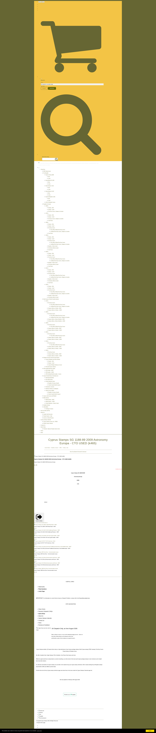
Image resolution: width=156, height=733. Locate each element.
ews (40, 622)
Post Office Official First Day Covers (58, 229)
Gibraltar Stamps (46, 405)
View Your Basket (73, 451)
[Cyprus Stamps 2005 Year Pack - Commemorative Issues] (46, 552)
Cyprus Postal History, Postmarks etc (50, 375)
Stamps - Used (51, 209)
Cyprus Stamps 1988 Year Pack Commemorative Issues (45, 570)
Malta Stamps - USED (50, 401)
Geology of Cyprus (49, 408)
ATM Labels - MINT (50, 370)
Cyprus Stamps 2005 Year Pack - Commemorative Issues (45, 553)
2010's (47, 267)
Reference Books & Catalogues (52, 388)
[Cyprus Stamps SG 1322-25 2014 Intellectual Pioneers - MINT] (47, 530)
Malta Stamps (46, 397)
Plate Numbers (42, 589)
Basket (44, 88)
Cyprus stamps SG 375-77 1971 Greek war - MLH (44, 542)
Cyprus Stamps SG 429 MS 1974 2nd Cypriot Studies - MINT (46, 537)
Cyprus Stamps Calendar (46, 419)
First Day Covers (51, 227)
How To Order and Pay (45, 410)
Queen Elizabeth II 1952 (50, 196)
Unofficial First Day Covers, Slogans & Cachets (60, 231)
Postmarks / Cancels (50, 386)
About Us (43, 412)
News (42, 430)
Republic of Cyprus (47, 204)
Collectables (45, 406)
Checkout (52, 88)
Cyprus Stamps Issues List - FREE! (50, 421)
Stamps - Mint (51, 207)
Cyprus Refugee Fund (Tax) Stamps (53, 359)
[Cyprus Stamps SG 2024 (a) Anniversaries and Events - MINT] (47, 557)
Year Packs (50, 220)
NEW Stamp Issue (47, 171)
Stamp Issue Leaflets (50, 390)
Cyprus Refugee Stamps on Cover (55, 364)
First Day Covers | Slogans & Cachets (55, 211)
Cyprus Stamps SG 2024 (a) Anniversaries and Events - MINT (46, 559)
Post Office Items (49, 379)
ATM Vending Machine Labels (49, 368)
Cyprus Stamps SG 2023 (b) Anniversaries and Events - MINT (46, 564)
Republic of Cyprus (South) (53, 383)
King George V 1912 (50, 185)
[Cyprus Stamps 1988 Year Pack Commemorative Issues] (46, 568)
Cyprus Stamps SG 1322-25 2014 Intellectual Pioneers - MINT (46, 531)
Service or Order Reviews (48, 417)
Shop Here (43, 169)
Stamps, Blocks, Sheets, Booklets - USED (56, 320)
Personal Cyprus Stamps (51, 366)
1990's (47, 235)
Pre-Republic (45, 172)
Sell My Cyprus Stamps (48, 423)
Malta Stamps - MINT (50, 399)
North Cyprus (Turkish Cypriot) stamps (51, 299)
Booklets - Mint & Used (52, 246)
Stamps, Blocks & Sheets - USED (55, 310)
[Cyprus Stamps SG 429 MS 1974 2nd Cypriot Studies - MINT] (47, 535)
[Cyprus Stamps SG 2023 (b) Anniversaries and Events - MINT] (47, 563)
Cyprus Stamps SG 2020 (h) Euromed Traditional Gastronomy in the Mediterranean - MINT (52, 548)
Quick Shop (43, 426)
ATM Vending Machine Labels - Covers (53, 373)
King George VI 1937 (50, 191)
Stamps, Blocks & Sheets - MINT (54, 308)
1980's (47, 222)
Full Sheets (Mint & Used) (53, 247)
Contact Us (43, 425)
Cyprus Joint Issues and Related (49, 395)
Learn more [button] (39, 730)
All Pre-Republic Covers (50, 202)
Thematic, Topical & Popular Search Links (51, 428)
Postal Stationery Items (50, 381)
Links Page (41, 591)
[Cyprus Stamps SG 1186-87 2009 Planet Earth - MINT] (45, 524)
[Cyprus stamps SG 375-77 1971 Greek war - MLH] (44, 541)
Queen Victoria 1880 (50, 174)
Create (44, 722)
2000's (47, 251)
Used (49, 178)
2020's (47, 284)
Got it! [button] (150, 730)
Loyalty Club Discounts (47, 414)
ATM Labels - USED (50, 372)
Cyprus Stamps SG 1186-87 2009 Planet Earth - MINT (45, 526)
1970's (47, 213)
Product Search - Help (47, 416)
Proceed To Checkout (82, 451)
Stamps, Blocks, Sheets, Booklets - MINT (56, 319)
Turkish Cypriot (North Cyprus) (54, 384)
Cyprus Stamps (47, 447)
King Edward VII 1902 (50, 180)
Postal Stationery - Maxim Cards (52, 403)
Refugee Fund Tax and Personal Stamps (51, 357)
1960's (47, 205)
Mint (49, 176)
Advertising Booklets (50, 377)
